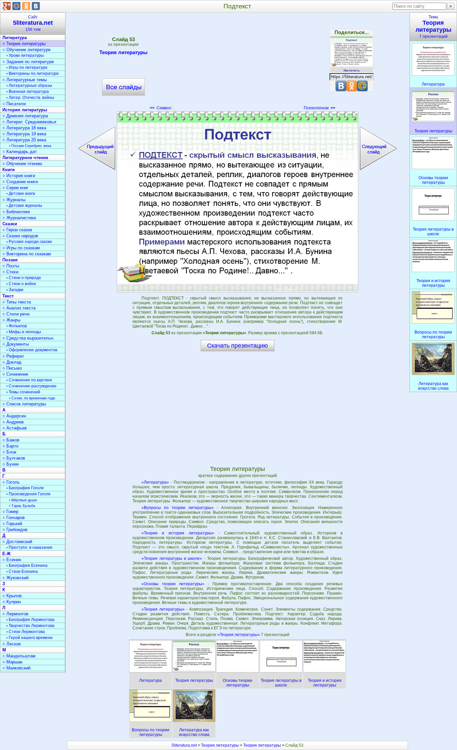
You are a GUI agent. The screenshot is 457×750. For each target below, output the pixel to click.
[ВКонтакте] (36, 6)
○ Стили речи (15, 314)
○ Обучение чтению (22, 163)
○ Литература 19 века (24, 133)
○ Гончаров (13, 517)
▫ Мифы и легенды (23, 332)
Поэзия (10, 259)
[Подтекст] (237, 201)
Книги (8, 169)
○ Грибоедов (14, 529)
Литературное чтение (25, 157)
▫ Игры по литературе (27, 67)
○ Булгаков (13, 458)
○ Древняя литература (25, 115)
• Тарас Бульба (22, 506)
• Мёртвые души (23, 500)
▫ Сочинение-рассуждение (31, 386)
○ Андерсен (14, 415)
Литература (14, 37)
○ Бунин (10, 464)
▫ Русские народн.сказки (29, 241)
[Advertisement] (237, 63)
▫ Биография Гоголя (25, 488)
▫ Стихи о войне (21, 283)
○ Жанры (11, 320)
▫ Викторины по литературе (32, 73)
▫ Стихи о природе (23, 277)
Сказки (9, 223)
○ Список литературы (24, 403)
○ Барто (10, 446)
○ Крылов (12, 595)
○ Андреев (13, 421)
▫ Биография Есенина (27, 565)
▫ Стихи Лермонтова (25, 631)
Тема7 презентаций (433, 27)
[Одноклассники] (26, 6)
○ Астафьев (14, 427)
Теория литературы (123, 52)
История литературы (24, 109)
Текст (8, 295)
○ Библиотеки (16, 211)
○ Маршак (12, 661)
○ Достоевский (17, 541)
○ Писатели (14, 103)
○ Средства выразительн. (28, 338)
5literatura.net (184, 745)
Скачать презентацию (237, 345)
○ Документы (15, 344)
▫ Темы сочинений (23, 392)
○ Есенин (11, 559)
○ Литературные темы (24, 79)
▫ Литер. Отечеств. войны (30, 97)
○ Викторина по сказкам (26, 253)
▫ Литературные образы (29, 85)
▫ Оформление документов (31, 350)
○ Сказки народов (20, 235)
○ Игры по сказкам (21, 247)
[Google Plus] (7, 6)
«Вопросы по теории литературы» (178, 507)
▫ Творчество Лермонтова (30, 625)
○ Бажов (10, 440)
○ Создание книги (20, 181)
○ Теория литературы (23, 43)
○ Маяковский (16, 667)
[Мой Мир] (16, 6)
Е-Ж (6, 553)
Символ (160, 108)
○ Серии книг (15, 187)
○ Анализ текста (18, 307)
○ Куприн (11, 601)
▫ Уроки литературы (25, 55)
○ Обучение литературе (26, 49)
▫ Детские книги (20, 193)
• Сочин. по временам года (32, 398)
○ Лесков (11, 643)
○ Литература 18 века (24, 127)
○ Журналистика (19, 217)
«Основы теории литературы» (173, 584)
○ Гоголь (11, 482)
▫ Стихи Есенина (22, 571)
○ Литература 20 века (24, 139)
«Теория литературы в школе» (172, 558)
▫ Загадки (14, 289)
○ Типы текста (16, 301)
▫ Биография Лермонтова (30, 619)
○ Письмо (12, 368)
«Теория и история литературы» (178, 533)
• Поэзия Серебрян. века (30, 146)
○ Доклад (11, 362)
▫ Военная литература (27, 91)
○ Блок (9, 452)
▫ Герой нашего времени (29, 637)
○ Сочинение (15, 374)
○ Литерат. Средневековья (29, 121)
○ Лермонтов (15, 613)
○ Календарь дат (19, 151)
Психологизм (319, 108)
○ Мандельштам (18, 655)
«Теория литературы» (163, 609)
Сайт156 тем (33, 23)
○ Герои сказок (17, 229)
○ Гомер (10, 511)
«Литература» (155, 482)
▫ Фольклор (16, 326)
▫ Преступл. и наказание (29, 547)
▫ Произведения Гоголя (28, 494)
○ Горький (12, 523)
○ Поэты (10, 265)
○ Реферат (13, 356)
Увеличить (351, 70)
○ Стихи (10, 271)
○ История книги (18, 175)
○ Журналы (13, 199)
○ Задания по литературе (28, 61)
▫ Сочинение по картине (29, 380)
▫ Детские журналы (24, 205)
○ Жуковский (15, 577)
